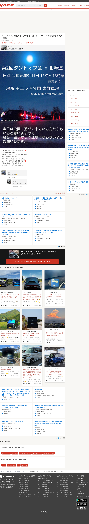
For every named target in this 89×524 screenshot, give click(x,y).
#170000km (58, 294)
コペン (3, 465)
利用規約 (78, 488)
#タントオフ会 (17, 43)
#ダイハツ (50, 333)
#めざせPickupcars (6, 333)
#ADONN (31, 335)
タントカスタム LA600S (7, 292)
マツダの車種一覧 (23, 484)
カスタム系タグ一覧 (62, 496)
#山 (9, 335)
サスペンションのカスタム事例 (65, 482)
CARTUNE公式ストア (82, 482)
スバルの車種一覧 (23, 486)
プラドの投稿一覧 (42, 486)
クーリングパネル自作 (25, 453)
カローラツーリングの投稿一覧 (46, 492)
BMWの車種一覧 (23, 492)
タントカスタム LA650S (7, 331)
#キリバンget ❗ (50, 294)
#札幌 (31, 43)
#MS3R (37, 333)
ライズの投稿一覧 (42, 484)
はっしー (9, 46)
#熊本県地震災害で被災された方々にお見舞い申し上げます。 (32, 373)
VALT (9, 172)
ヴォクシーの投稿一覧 (43, 490)
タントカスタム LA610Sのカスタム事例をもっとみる (32, 261)
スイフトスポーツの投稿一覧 (45, 480)
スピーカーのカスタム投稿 (64, 492)
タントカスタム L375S (51, 292)
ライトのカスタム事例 (62, 486)
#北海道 (10, 43)
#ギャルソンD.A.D (34, 297)
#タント (56, 333)
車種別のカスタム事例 (63, 5)
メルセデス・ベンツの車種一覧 (27, 494)
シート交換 (15, 453)
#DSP (32, 333)
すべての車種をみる (43, 496)
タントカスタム (27, 292)
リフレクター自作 (37, 453)
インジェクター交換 (49, 453)
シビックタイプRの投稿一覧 (45, 482)
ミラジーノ (24, 465)
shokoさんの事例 (60, 193)
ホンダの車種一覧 (23, 482)
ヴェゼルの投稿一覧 (43, 494)
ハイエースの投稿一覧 (43, 488)
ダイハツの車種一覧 (24, 490)
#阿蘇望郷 (3, 369)
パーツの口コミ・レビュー (76, 5)
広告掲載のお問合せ (81, 493)
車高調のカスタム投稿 (62, 484)
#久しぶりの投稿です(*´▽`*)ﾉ (8, 294)
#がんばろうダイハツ (31, 376)
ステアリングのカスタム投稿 (64, 494)
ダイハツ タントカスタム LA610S (15, 48)
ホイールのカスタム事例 (63, 478)
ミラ (18, 465)
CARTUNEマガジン (81, 480)
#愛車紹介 (4, 43)
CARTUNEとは (80, 478)
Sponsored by (53, 246)
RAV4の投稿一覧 (42, 478)
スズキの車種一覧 (23, 488)
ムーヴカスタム (11, 465)
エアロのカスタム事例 (62, 490)
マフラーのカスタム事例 (63, 488)
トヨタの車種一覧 (23, 478)
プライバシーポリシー (82, 490)
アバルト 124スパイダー (7, 193)
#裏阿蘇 (9, 369)
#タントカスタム (50, 371)
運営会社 (78, 492)
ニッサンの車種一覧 (24, 480)
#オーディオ (26, 333)
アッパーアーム (6, 453)
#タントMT (26, 43)
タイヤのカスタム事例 (62, 480)
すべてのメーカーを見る (25, 496)
